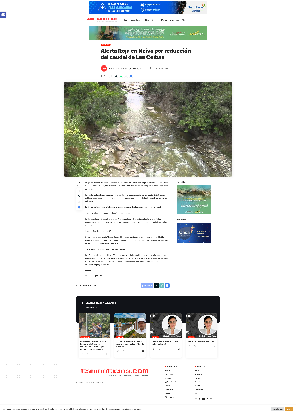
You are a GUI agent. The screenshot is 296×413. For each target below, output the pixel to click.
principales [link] (100, 276)
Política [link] (120, 337)
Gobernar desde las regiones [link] (201, 341)
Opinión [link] (155, 337)
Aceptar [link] (289, 409)
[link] (3, 15)
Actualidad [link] (106, 45)
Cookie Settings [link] (277, 409)
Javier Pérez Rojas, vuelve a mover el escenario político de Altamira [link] (130, 344)
